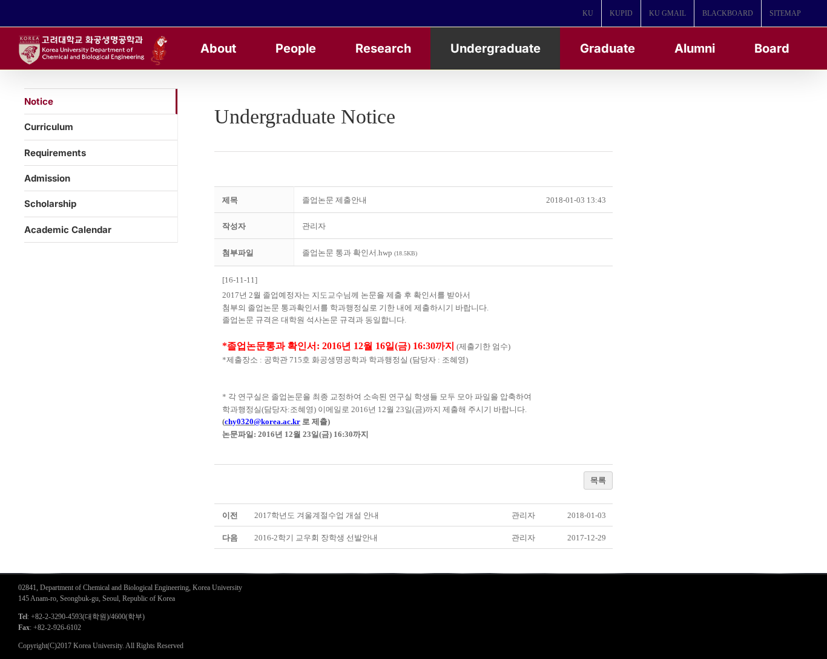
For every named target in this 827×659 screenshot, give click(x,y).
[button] (314, 226)
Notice (38, 101)
